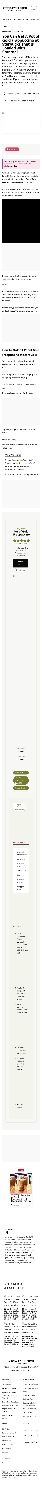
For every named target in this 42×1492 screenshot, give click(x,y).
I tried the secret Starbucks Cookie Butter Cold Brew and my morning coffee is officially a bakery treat (11, 1314)
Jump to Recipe (13, 149)
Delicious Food (28, 1399)
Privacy (5, 1487)
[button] (25, 851)
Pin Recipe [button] (20, 570)
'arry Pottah (6, 1384)
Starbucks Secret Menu (12, 32)
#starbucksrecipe (12, 466)
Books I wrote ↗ (8, 1437)
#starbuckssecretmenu (14, 469)
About (33, 9)
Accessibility (34, 1487)
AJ (6, 1232)
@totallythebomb (13, 455)
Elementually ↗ (8, 1448)
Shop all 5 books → (8, 1463)
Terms (13, 1487)
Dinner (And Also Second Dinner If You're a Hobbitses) (30, 1406)
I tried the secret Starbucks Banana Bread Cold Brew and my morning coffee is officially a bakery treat (29, 1314)
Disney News (27, 1412)
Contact (5, 1452)
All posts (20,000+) (29, 1416)
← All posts (7, 26)
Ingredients (19, 809)
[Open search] (33, 13)
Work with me (7, 1441)
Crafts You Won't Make (31, 1384)
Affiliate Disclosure (22, 1488)
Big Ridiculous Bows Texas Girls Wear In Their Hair (9, 1395)
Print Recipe (21, 563)
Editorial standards (9, 1433)
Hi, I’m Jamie (6, 1429)
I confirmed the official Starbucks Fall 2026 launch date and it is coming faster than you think (29, 1341)
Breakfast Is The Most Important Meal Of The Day (10, 1408)
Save (21, 1170)
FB (31, 1436)
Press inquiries (7, 1444)
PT (37, 1430)
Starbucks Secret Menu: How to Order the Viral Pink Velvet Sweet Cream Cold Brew (11, 1340)
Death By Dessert (29, 1395)
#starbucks (24, 466)
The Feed (33, 7)
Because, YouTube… (9, 1388)
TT (31, 1430)
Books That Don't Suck (10, 1402)
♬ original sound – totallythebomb (21, 474)
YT (25, 1436)
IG (25, 1430)
